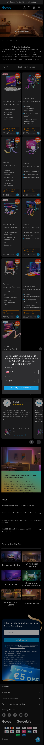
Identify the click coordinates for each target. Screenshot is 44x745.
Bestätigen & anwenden (21, 388)
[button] (21, 372)
